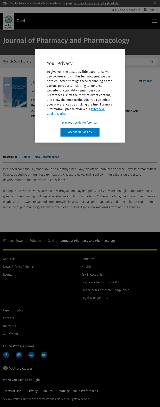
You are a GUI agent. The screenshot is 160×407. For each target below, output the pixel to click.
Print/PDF (148, 81)
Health (86, 267)
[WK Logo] (17, 368)
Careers (8, 318)
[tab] (10, 157)
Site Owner (10, 334)
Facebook (6, 355)
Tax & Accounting (93, 274)
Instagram (19, 355)
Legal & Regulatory (95, 298)
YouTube (44, 355)
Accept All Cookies (80, 132)
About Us (9, 259)
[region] (80, 96)
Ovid (51, 241)
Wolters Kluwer (13, 241)
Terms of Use (12, 391)
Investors (9, 326)
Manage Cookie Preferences (80, 122)
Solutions (35, 241)
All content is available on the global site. (96, 3)
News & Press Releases (19, 267)
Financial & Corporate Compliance (105, 290)
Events (7, 274)
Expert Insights (13, 310)
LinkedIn (31, 355)
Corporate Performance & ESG (103, 282)
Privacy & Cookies (39, 391)
